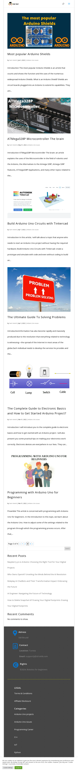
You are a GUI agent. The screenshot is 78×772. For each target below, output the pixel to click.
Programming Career (23, 729)
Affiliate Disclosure (22, 701)
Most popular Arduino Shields (28, 54)
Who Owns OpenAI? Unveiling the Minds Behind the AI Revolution (36, 574)
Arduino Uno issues (32, 60)
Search (67, 548)
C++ (16, 737)
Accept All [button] (18, 767)
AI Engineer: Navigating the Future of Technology (29, 593)
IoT (15, 744)
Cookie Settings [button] (8, 767)
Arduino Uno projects (24, 714)
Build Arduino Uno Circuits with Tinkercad (37, 223)
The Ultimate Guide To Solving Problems (36, 317)
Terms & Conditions (23, 693)
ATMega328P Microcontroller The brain (35, 139)
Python (17, 752)
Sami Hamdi (13, 60)
